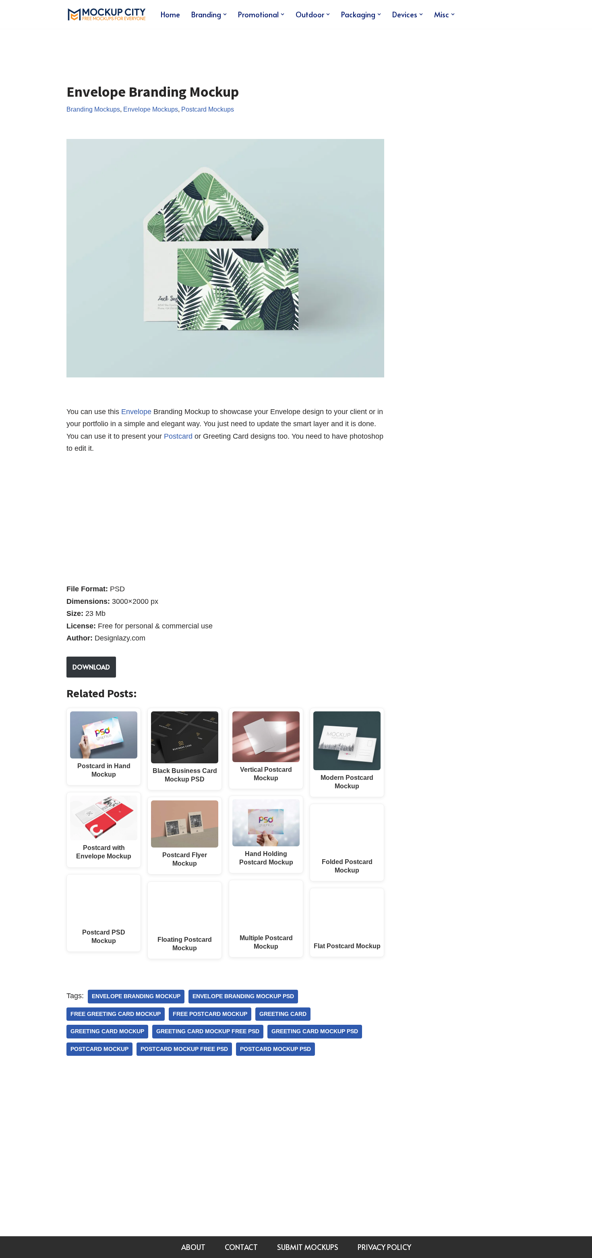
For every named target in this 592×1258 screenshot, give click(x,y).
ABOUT (193, 1247)
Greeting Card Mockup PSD (314, 1031)
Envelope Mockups (150, 109)
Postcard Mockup (99, 1049)
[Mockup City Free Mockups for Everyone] (106, 14)
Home (170, 14)
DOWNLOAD (91, 666)
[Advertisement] (213, 50)
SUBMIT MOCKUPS (307, 1247)
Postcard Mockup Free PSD (184, 1049)
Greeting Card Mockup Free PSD (207, 1031)
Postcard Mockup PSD (275, 1049)
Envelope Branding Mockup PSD (243, 996)
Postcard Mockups (207, 109)
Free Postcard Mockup (210, 1014)
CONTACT (241, 1247)
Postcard (178, 436)
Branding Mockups (93, 109)
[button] (225, 14)
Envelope (136, 412)
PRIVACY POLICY (384, 1247)
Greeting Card (282, 1014)
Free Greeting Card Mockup (115, 1014)
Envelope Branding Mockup (136, 996)
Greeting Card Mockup (107, 1031)
